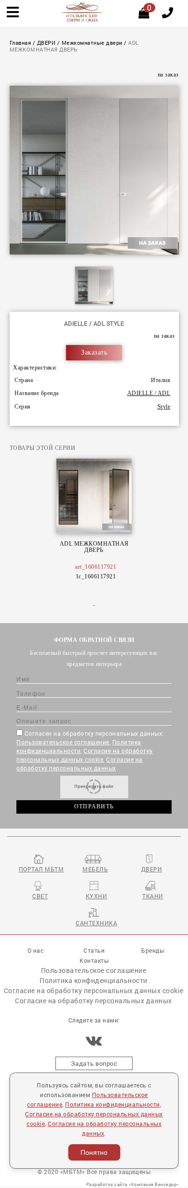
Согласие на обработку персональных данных (93, 1000)
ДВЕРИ (46, 42)
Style (164, 407)
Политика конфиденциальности (94, 980)
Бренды (152, 950)
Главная (20, 42)
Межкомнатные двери (92, 42)
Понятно (94, 1152)
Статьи (94, 950)
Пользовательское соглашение (62, 742)
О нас (35, 950)
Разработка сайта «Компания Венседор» (132, 1184)
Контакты (94, 960)
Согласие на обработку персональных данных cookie (94, 990)
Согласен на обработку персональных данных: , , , (90, 750)
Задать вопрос (94, 1063)
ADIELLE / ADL (149, 393)
